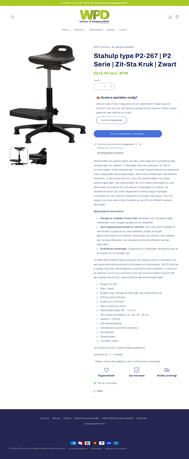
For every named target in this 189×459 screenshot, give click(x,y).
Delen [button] (100, 391)
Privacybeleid (96, 448)
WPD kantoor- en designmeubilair (32, 448)
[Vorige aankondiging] (10, 3)
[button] (12, 17)
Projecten (142, 418)
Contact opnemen (111, 120)
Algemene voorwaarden (86, 418)
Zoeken (67, 418)
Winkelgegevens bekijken (110, 153)
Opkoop (56, 418)
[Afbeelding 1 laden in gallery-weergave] (19, 156)
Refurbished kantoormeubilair (118, 418)
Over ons (44, 418)
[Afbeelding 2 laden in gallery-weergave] (38, 156)
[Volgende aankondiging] (179, 3)
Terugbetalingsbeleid (78, 448)
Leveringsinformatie (94, 424)
